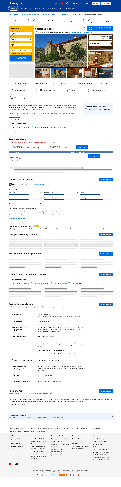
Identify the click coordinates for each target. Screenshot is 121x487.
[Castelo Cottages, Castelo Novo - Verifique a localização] (36, 32)
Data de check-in (14, 37)
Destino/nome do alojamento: (18, 31)
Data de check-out (15, 42)
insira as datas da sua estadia (65, 387)
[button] (21, 50)
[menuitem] (13, 8)
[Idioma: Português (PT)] (62, 3)
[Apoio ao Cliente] (67, 3)
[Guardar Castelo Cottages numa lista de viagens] (84, 28)
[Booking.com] (16, 3)
